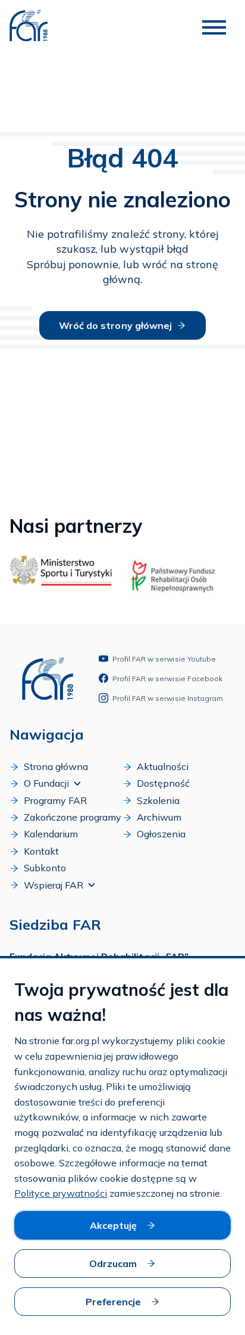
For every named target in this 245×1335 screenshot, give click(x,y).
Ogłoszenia (161, 834)
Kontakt (41, 851)
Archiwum (159, 817)
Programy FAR (55, 800)
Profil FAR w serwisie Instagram (167, 698)
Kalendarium (51, 834)
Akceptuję (113, 1225)
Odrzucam (113, 1263)
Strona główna (56, 766)
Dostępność (163, 783)
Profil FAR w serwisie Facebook (167, 678)
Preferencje (113, 1302)
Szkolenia (158, 800)
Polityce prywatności (60, 1193)
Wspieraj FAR (53, 885)
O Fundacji (46, 783)
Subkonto (45, 868)
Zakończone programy (72, 817)
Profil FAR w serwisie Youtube (164, 658)
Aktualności (163, 766)
